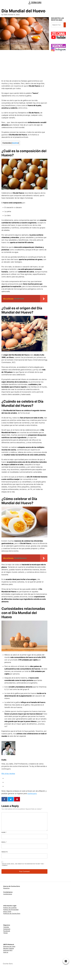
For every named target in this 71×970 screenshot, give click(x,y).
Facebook (6, 931)
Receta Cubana (8, 948)
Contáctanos (7, 894)
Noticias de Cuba (9, 946)
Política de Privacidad (10, 909)
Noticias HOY (7, 950)
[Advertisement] (24, 66)
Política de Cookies (10, 907)
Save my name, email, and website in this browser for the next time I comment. (23, 864)
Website (4, 852)
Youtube (6, 927)
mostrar (15, 143)
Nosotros (6, 888)
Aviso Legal (7, 911)
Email (4, 842)
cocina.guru (32, 793)
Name (4, 832)
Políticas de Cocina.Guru (11, 913)
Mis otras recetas (8, 773)
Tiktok (5, 933)
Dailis (3, 760)
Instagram (6, 929)
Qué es (5, 952)
